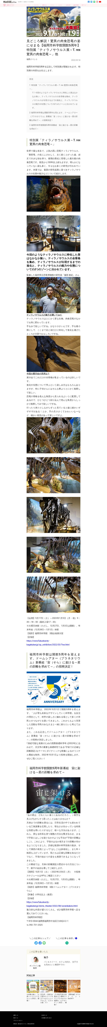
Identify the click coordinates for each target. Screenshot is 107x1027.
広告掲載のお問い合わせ (46, 1017)
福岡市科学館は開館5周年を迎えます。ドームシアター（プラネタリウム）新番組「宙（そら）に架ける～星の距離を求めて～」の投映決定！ (53, 116)
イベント (52, 5)
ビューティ (36, 5)
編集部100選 (76, 5)
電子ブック (84, 5)
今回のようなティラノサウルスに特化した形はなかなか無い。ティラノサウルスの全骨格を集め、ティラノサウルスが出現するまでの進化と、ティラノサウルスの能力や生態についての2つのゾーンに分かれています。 (55, 100)
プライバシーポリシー (18, 1020)
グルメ (28, 5)
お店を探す (68, 5)
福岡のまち (44, 5)
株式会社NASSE (31, 1023)
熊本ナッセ (15, 1017)
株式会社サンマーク (22, 1023)
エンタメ (60, 5)
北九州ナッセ (44, 1015)
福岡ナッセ (15, 1015)
